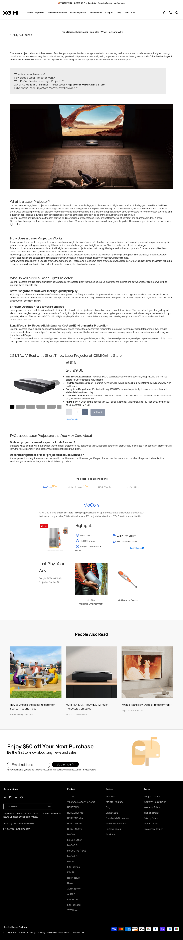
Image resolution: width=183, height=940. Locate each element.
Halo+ (70, 883)
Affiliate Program (114, 801)
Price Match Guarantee (117, 818)
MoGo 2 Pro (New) (76, 850)
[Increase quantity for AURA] (85, 412)
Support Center (152, 796)
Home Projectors (35, 12)
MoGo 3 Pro (73, 845)
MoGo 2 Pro (73, 856)
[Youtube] (16, 797)
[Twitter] (5, 797)
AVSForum (111, 834)
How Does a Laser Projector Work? (34, 77)
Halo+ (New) (73, 877)
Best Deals (130, 12)
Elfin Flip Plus (73, 867)
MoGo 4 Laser (74, 839)
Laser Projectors (78, 12)
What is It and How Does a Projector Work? (147, 704)
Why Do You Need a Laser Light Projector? (39, 81)
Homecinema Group (116, 823)
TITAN (70, 796)
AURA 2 (71, 894)
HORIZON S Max (75, 818)
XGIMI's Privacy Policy (84, 769)
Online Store (112, 812)
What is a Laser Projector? (29, 74)
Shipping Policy (151, 812)
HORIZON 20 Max (75, 812)
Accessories (96, 12)
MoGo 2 (71, 861)
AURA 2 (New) (74, 888)
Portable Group (113, 829)
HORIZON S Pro (74, 823)
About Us (110, 796)
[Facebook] (10, 797)
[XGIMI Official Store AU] (10, 13)
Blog (119, 12)
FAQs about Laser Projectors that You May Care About (45, 88)
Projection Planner (153, 829)
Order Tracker (151, 823)
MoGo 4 (71, 834)
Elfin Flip (71, 872)
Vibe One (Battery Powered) (81, 801)
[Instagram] (21, 797)
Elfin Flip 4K (72, 899)
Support (109, 12)
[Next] (55, 383)
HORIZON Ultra (74, 829)
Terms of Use (78, 932)
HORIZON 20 (73, 807)
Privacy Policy (151, 818)
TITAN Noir (72, 910)
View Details (72, 419)
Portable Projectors (57, 12)
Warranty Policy (152, 807)
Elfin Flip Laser (74, 904)
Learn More (136, 548)
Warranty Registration (155, 801)
